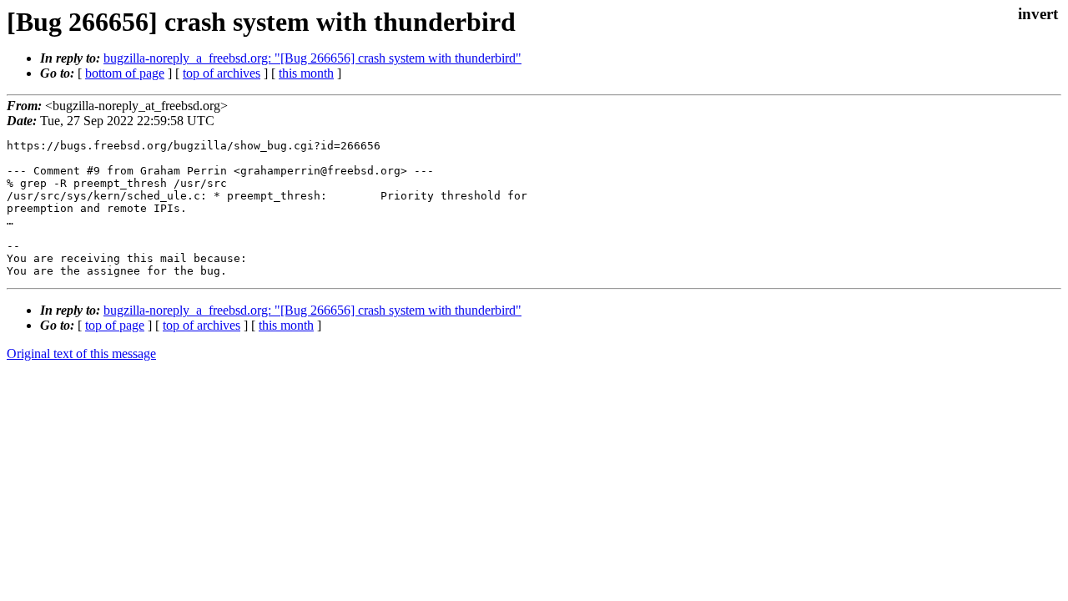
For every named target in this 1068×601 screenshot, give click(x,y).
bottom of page (124, 73)
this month (306, 73)
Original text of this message (81, 353)
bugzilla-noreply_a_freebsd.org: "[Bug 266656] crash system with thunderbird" (312, 58)
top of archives (221, 73)
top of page (114, 325)
